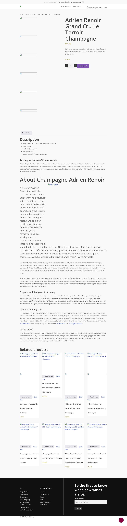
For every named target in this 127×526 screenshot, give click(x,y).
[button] (63, 522)
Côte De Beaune (25, 505)
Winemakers (24, 494)
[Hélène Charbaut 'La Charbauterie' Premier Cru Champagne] (97, 373)
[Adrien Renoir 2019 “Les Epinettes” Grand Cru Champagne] (74, 373)
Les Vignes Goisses (75, 323)
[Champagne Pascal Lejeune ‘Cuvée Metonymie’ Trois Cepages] (29, 432)
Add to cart (83, 66)
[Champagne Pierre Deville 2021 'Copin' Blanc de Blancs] (52, 432)
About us (42, 492)
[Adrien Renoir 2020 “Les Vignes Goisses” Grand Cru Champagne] (52, 362)
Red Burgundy (24, 502)
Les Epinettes (61, 323)
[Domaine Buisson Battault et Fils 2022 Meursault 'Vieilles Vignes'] (97, 432)
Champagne (24, 497)
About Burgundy (45, 502)
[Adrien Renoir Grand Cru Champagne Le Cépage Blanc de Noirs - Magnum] (74, 432)
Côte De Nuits (24, 507)
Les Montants (24, 323)
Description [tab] (26, 133)
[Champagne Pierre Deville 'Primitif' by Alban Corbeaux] (29, 373)
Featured (27, 14)
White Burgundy (25, 499)
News (41, 499)
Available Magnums (26, 510)
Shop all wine (24, 492)
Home (21, 14)
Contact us (43, 505)
